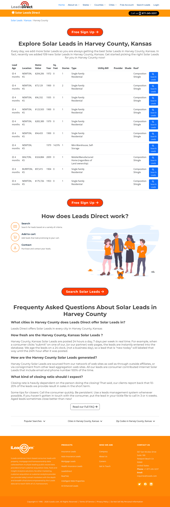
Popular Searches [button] (33, 421)
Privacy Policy (103, 501)
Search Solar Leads (83, 292)
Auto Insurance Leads (71, 456)
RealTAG (65, 476)
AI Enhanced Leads (69, 486)
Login (156, 5)
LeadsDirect (66, 471)
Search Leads (143, 5)
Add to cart (29, 234)
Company (103, 451)
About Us (103, 456)
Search (26, 223)
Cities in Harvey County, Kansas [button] (83, 421)
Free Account (127, 5)
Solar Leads (16, 20)
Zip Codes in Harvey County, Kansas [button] (134, 421)
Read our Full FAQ (84, 406)
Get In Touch (104, 466)
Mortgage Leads (68, 461)
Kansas (27, 20)
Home (61, 5)
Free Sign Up (84, 32)
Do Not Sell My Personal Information (127, 501)
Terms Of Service (87, 501)
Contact (26, 244)
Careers (102, 461)
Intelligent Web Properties (73, 481)
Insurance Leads (68, 451)
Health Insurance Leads (71, 466)
